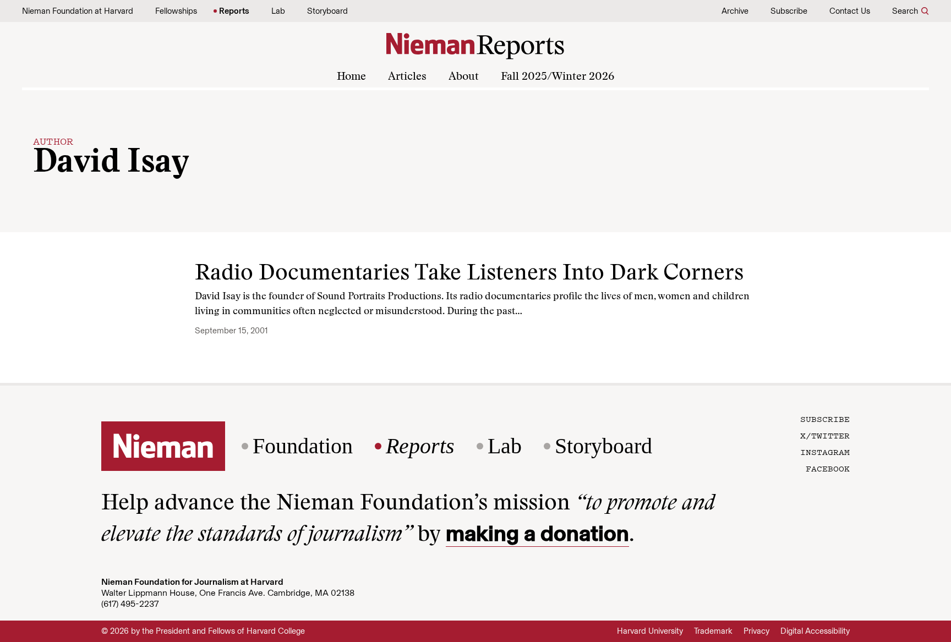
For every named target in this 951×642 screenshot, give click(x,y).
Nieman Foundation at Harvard (77, 11)
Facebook (828, 468)
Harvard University (650, 631)
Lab (278, 11)
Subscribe (788, 11)
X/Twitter (825, 435)
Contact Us (849, 11)
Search (905, 11)
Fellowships (176, 11)
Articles (407, 77)
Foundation (303, 446)
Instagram (825, 452)
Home (351, 77)
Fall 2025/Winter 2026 (557, 77)
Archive (735, 11)
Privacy (756, 631)
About (464, 77)
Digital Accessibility (815, 631)
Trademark (713, 631)
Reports (234, 11)
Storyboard (327, 11)
